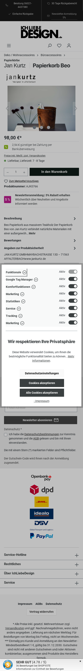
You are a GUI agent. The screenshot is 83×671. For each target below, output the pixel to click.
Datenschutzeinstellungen (42, 373)
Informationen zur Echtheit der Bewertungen (40, 669)
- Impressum (41, 401)
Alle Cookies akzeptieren (42, 392)
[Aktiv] (72, 272)
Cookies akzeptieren (42, 383)
